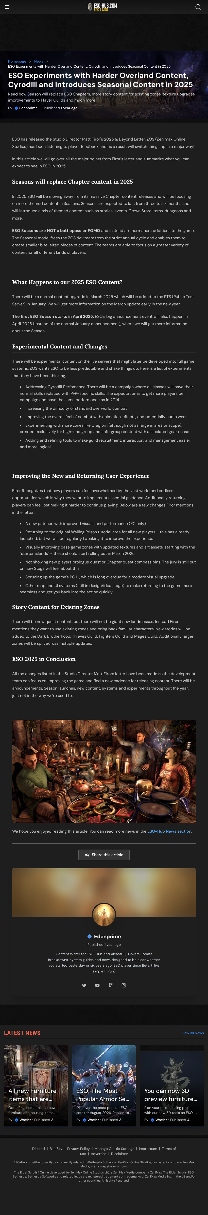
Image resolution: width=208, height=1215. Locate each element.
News (38, 61)
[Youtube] (97, 985)
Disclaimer (119, 1153)
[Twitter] (84, 985)
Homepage (17, 61)
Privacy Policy (78, 1148)
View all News (192, 1033)
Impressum (148, 1148)
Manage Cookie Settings (114, 1148)
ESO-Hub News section (169, 831)
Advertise (98, 1153)
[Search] (199, 7)
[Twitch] (111, 985)
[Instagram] (124, 985)
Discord (38, 1148)
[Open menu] (7, 7)
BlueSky (56, 1148)
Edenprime (28, 108)
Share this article (107, 854)
